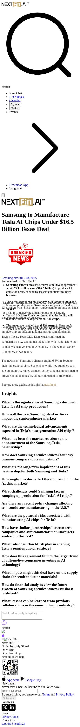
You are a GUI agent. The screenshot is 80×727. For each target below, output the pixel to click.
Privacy (6, 716)
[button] (43, 188)
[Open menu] (3, 195)
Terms (46, 694)
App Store (13, 680)
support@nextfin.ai (13, 723)
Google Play (33, 680)
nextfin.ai (50, 384)
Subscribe (8, 698)
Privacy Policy (65, 694)
